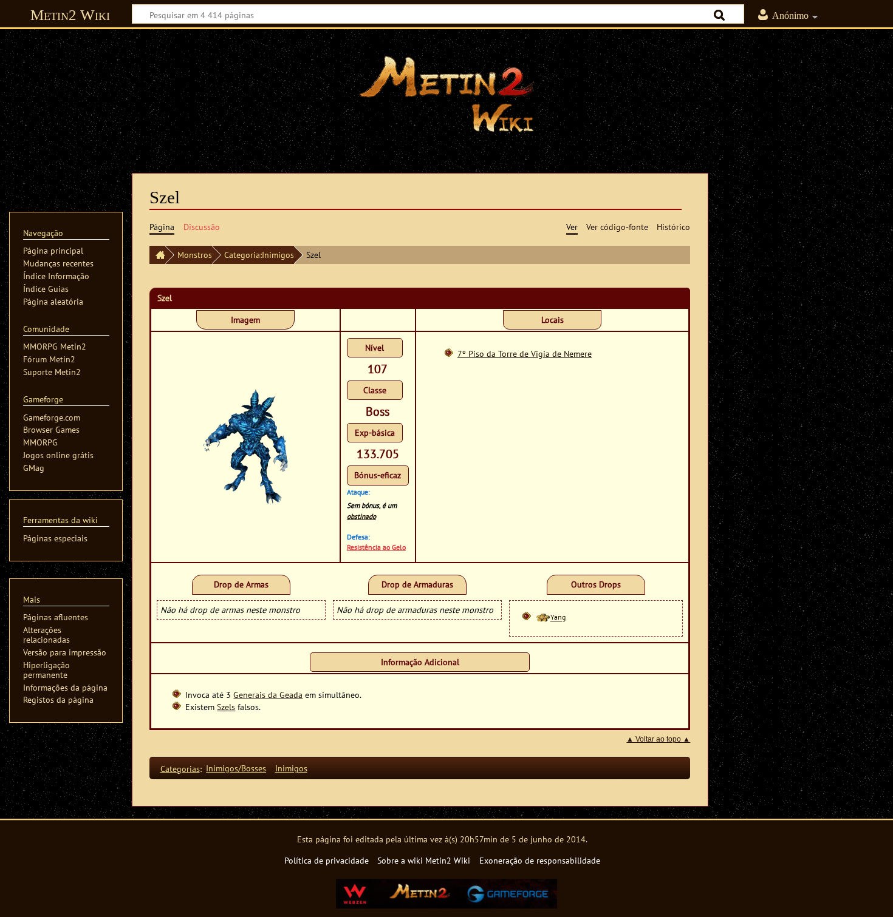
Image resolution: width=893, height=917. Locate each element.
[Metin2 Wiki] (157, 255)
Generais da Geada (268, 694)
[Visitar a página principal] (446, 94)
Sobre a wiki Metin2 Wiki (423, 860)
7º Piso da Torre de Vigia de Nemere (524, 353)
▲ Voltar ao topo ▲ (658, 739)
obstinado (361, 516)
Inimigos (291, 768)
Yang (558, 617)
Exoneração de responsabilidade (539, 860)
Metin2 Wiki (70, 15)
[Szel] (245, 446)
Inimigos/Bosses (236, 768)
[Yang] (542, 617)
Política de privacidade (326, 860)
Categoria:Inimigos (259, 254)
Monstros (194, 254)
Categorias (180, 768)
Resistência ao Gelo (376, 547)
